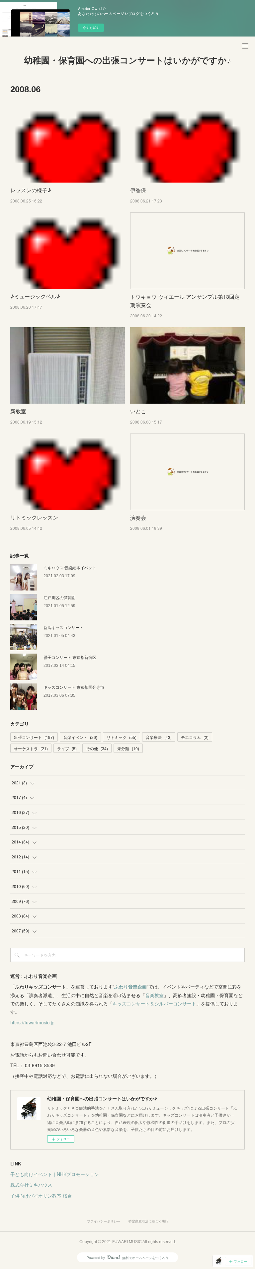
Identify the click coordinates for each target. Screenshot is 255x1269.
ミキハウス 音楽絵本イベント (69, 567)
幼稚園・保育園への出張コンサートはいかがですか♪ (127, 60)
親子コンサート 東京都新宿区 (69, 657)
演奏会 (138, 517)
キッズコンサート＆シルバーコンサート (154, 1003)
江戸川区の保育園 (59, 597)
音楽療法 (159, 737)
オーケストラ (31, 748)
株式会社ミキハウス (31, 1184)
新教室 (18, 411)
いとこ (138, 411)
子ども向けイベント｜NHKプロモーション (54, 1174)
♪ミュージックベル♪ (35, 296)
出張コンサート (34, 737)
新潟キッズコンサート (63, 627)
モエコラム (195, 737)
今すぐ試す (91, 27)
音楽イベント (80, 737)
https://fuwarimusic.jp (32, 1022)
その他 (97, 748)
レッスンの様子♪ (30, 190)
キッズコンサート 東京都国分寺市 (73, 687)
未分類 (128, 748)
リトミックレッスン (34, 517)
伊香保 (138, 190)
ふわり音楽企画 (130, 986)
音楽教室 (154, 995)
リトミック (121, 737)
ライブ (67, 748)
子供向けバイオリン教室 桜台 (41, 1195)
